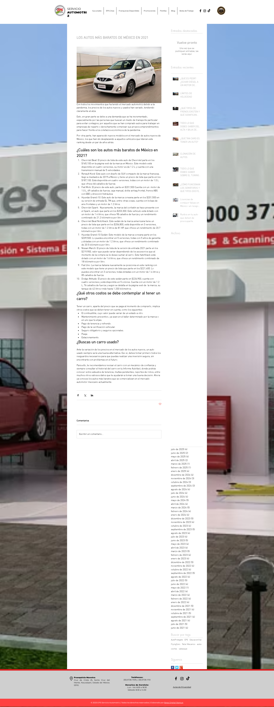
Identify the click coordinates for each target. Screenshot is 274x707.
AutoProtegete (177, 640)
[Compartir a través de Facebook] (78, 395)
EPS (186, 640)
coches (174, 649)
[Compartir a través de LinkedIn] (92, 395)
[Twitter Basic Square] (177, 667)
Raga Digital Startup (173, 702)
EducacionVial (196, 640)
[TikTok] (209, 11)
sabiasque (183, 649)
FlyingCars (175, 644)
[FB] (200, 11)
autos (199, 644)
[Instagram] (204, 11)
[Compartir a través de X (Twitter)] (85, 395)
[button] (149, 11)
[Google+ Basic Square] (181, 667)
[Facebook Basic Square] (172, 667)
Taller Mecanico (188, 644)
